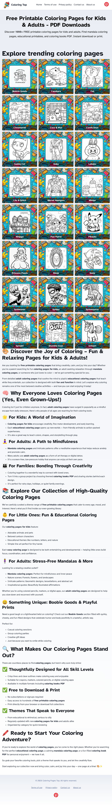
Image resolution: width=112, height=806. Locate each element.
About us (90, 5)
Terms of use (50, 5)
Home (39, 5)
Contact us (79, 5)
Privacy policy (65, 5)
